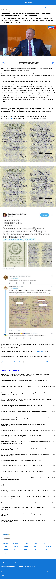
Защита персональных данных (27, 566)
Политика (35, 361)
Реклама (32, 562)
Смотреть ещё (6, 526)
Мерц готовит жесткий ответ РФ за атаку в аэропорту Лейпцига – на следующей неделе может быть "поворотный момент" (23, 436)
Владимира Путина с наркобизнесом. (12, 358)
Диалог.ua (50, 571)
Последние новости (10, 370)
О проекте (4, 562)
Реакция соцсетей (6, 364)
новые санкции (39, 351)
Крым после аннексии (7, 361)
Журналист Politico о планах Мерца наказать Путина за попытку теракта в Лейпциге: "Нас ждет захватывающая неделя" (25, 374)
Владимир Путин (18, 361)
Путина (9, 118)
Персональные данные (8, 566)
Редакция (14, 562)
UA (53, 2)
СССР (47, 361)
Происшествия (27, 361)
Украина (7, 9)
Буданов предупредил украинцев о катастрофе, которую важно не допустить (26, 430)
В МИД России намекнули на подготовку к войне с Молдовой (21, 460)
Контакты (23, 562)
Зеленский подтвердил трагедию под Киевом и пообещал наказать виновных (26, 502)
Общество (42, 361)
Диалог (2, 9)
